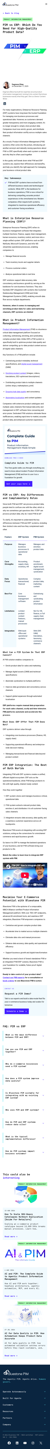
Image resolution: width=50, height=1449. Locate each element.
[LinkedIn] (17, 1443)
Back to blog (12, 13)
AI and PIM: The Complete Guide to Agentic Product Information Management (24, 1276)
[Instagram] (33, 1443)
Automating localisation (15, 398)
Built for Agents (12, 1398)
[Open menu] (46, 4)
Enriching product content (16, 373)
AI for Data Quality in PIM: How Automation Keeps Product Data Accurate (24, 1336)
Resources (8, 1411)
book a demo (8, 981)
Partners (7, 1418)
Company (7, 1424)
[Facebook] (9, 1443)
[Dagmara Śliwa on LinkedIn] (5, 103)
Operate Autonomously (14, 1391)
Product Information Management (18, 19)
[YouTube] (25, 1443)
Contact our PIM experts (13, 977)
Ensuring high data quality (16, 392)
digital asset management (31, 364)
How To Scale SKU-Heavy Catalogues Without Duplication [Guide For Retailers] (24, 1217)
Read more (10, 1236)
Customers (8, 1405)
